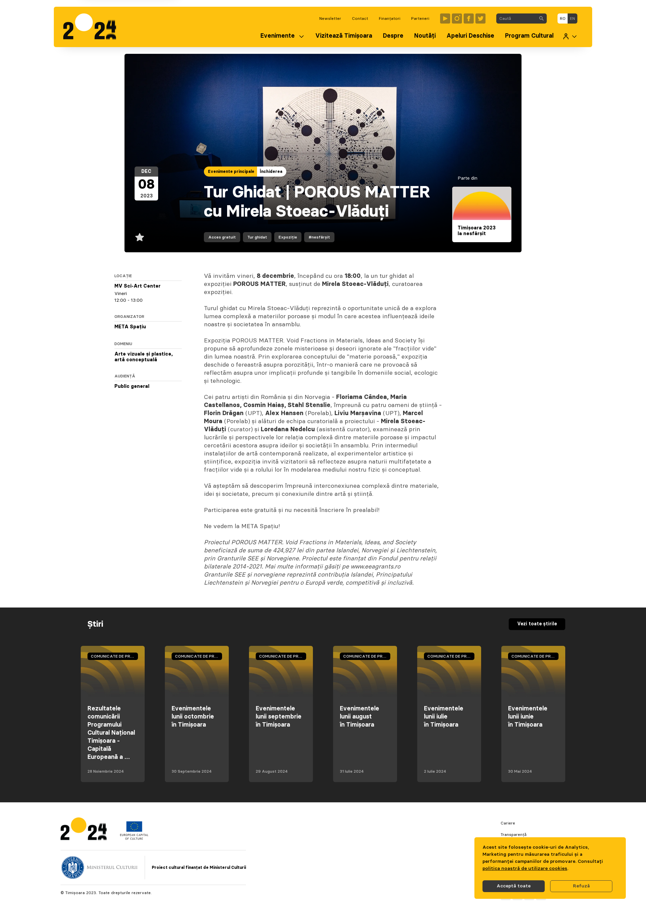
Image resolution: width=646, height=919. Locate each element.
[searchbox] (516, 18)
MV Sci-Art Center (137, 286)
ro (563, 18)
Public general (131, 386)
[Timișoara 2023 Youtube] (445, 18)
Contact (360, 18)
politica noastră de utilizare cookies (524, 868)
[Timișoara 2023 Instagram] (457, 18)
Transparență (514, 835)
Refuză (581, 886)
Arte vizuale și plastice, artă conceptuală (143, 357)
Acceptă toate (514, 886)
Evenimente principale (231, 172)
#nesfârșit (319, 237)
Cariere (508, 823)
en (572, 18)
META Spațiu (130, 327)
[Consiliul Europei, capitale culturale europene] (134, 838)
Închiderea (271, 172)
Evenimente (277, 36)
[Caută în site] (541, 18)
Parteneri (420, 18)
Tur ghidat (257, 237)
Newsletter (330, 18)
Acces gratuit (222, 237)
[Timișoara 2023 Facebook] (469, 18)
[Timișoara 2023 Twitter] (480, 18)
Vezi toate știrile (537, 624)
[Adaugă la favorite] (140, 237)
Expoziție (288, 237)
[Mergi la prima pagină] (93, 27)
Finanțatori (389, 18)
